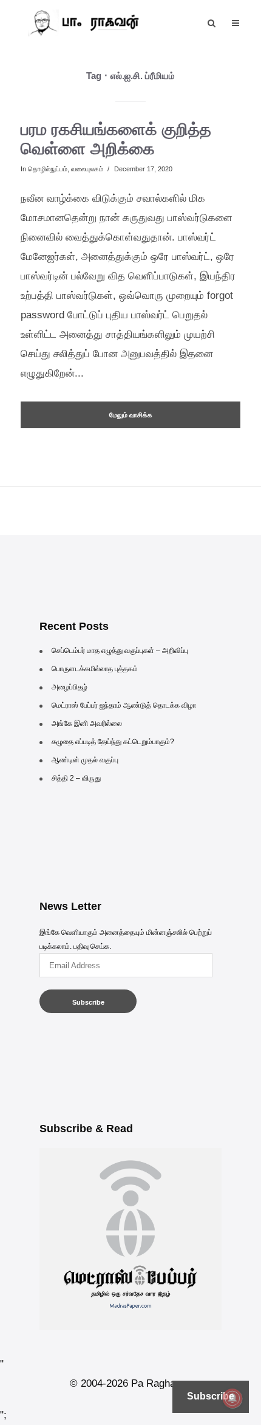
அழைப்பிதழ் (69, 687)
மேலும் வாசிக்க (130, 415)
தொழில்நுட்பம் (47, 169)
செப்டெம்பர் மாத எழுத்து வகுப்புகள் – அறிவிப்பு (120, 650)
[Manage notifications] (232, 1398)
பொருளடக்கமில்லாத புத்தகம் (95, 669)
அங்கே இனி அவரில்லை (87, 723)
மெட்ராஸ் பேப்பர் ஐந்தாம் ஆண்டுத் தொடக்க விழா (124, 705)
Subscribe (88, 1002)
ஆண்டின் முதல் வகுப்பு (85, 760)
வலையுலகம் (87, 169)
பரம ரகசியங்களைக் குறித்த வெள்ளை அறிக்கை (116, 139)
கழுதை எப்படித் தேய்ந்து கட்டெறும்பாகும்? (113, 741)
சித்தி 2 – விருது (76, 778)
